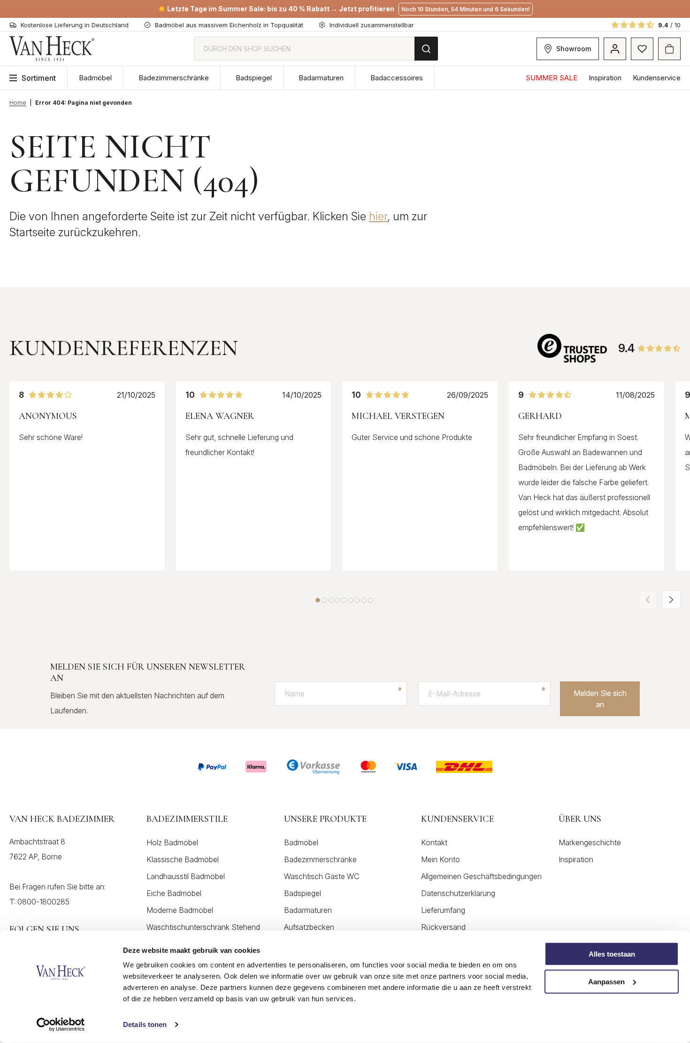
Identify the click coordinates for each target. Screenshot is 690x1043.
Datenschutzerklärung (458, 893)
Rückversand (443, 927)
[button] (317, 600)
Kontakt (434, 842)
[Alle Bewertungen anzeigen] (573, 348)
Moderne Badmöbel (179, 910)
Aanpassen (606, 982)
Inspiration (605, 77)
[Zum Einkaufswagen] (669, 49)
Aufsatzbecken (309, 927)
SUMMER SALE (551, 77)
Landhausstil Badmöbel (185, 876)
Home (17, 102)
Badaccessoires (396, 77)
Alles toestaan (612, 954)
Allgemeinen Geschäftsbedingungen (481, 876)
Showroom (573, 49)
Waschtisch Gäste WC (321, 876)
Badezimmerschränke (173, 77)
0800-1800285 (43, 901)
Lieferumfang (443, 910)
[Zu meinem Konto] (615, 49)
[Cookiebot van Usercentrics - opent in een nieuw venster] (61, 1025)
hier (378, 216)
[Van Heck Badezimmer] (52, 48)
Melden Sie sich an (600, 698)
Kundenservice (657, 77)
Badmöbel (95, 77)
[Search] (426, 49)
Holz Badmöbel (172, 842)
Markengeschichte (590, 842)
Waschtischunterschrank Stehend (203, 927)
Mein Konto (440, 859)
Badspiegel (254, 77)
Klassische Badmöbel (182, 859)
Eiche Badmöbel (173, 893)
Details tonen (145, 1024)
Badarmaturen (321, 77)
